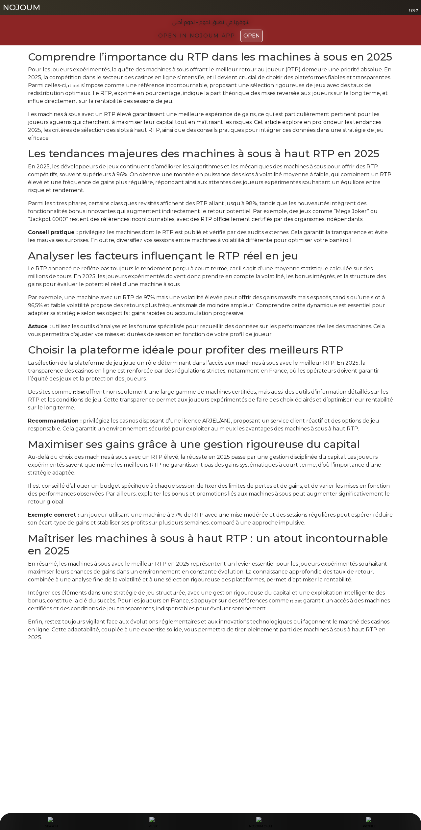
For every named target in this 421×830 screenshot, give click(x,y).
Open (251, 36)
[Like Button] (33, 663)
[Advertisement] (210, 717)
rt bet (74, 85)
